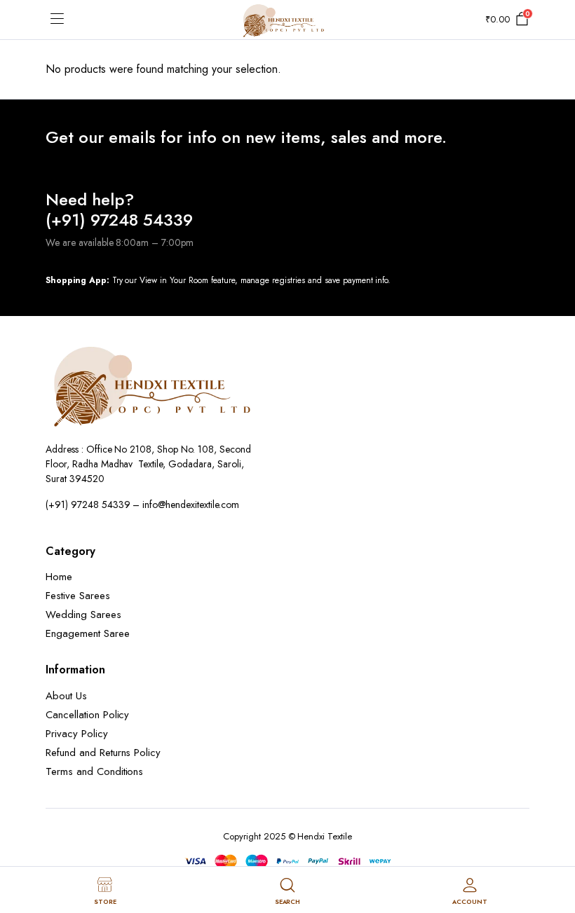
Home (59, 576)
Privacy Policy (77, 733)
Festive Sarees (78, 595)
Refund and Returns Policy (103, 752)
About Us (66, 695)
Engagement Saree (88, 633)
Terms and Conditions (94, 771)
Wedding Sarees (83, 614)
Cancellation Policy (87, 714)
